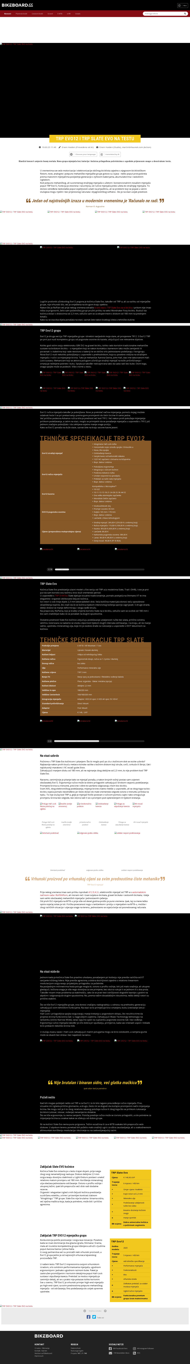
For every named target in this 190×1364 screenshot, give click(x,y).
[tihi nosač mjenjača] (141, 811)
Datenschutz (76, 1348)
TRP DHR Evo (61, 595)
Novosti (7, 14)
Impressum (39, 1356)
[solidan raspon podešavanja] (133, 850)
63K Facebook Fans (120, 1348)
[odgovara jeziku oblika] (96, 850)
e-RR (69, 14)
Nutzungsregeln (77, 1351)
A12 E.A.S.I (94, 892)
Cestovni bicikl (37, 14)
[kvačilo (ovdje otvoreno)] (68, 811)
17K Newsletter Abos (121, 1353)
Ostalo (77, 14)
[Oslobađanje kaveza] (105, 811)
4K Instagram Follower (145, 1348)
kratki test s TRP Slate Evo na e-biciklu (113, 307)
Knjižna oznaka (95, 1311)
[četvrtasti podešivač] (58, 850)
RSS (138, 1353)
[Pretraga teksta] (185, 14)
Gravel (50, 14)
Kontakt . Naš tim (41, 1351)
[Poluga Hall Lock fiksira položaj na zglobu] (49, 811)
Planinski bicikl (21, 14)
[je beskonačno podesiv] (86, 811)
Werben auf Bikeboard (43, 1353)
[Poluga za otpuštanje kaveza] (123, 811)
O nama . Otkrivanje (42, 1348)
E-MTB (60, 14)
